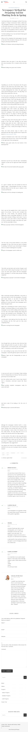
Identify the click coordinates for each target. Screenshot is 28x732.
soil (18, 452)
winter (3, 454)
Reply (9, 470)
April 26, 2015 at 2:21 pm (12, 524)
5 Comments (24, 458)
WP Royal (17, 729)
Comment (3, 649)
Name (3, 622)
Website (3, 636)
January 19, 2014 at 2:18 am (13, 506)
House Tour (4, 702)
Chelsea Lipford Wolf (7, 457)
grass (3, 452)
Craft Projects (5, 698)
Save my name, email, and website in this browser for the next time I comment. (13, 645)
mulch (7, 452)
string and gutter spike (11, 134)
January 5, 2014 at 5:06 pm (13, 469)
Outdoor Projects (14, 7)
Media (19, 724)
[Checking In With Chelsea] (6, 2)
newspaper (13, 452)
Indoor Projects (5, 692)
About (2, 683)
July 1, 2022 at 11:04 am (15, 577)
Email (3, 629)
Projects (3, 689)
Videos (3, 686)
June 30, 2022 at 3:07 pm (12, 553)
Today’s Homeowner (5, 726)
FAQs (6, 724)
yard (7, 454)
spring (22, 452)
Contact (2, 724)
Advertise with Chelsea (12, 724)
